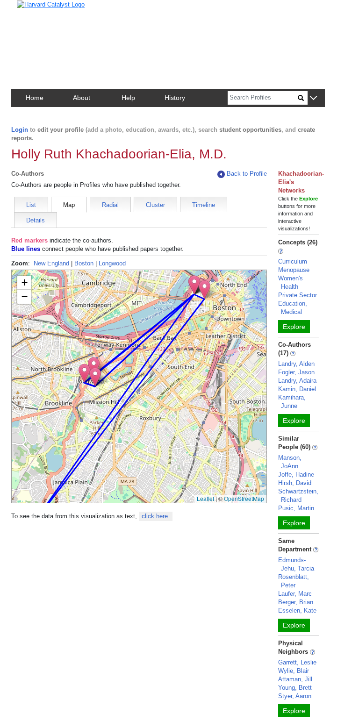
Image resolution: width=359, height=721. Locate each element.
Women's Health (290, 282)
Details (35, 220)
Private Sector (297, 295)
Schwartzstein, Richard (298, 495)
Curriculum (292, 261)
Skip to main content (37, 10)
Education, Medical (292, 307)
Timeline (203, 204)
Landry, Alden (296, 363)
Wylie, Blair (293, 670)
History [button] (175, 97)
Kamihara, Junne (292, 401)
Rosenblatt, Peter (293, 581)
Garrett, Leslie (297, 662)
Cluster (155, 204)
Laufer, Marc (295, 593)
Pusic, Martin (296, 508)
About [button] (81, 97)
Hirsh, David (294, 482)
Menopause (293, 269)
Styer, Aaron (294, 696)
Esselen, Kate (297, 610)
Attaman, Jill (295, 679)
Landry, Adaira (297, 380)
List (31, 204)
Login (19, 129)
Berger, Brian (295, 602)
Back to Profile (247, 173)
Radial (110, 204)
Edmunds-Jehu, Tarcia (296, 564)
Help (128, 97)
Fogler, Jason (296, 372)
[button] (313, 98)
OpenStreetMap (244, 498)
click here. (156, 516)
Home (34, 97)
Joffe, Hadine (296, 474)
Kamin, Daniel (297, 389)
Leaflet (205, 498)
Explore (294, 326)
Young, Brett (295, 687)
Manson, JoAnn (290, 462)
